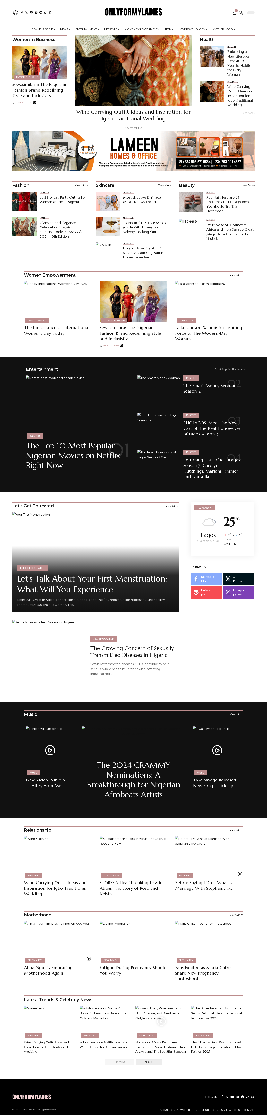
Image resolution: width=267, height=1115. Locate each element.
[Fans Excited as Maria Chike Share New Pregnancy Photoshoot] (209, 941)
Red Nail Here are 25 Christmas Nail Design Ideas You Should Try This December (228, 204)
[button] (15, 12)
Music (30, 714)
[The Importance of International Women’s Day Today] (58, 301)
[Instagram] (36, 12)
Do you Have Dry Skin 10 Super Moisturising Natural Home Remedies (144, 253)
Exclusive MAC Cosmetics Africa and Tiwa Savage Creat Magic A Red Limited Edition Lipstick (230, 232)
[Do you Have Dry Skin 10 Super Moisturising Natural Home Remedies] (108, 252)
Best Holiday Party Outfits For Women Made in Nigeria (63, 199)
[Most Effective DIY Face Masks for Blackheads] (108, 201)
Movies (35, 435)
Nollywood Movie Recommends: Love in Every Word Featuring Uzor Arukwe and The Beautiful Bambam (160, 1046)
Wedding (232, 82)
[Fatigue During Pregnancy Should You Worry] (134, 941)
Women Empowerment (50, 275)
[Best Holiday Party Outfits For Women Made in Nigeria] (24, 201)
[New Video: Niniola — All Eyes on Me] (50, 750)
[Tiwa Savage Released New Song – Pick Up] (217, 750)
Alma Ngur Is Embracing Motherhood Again (48, 970)
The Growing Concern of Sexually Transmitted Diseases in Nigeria (132, 651)
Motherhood (38, 915)
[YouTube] (31, 12)
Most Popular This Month (230, 369)
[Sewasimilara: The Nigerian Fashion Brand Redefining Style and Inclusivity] (39, 62)
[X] (26, 12)
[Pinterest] (40, 12)
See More (249, 113)
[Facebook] (22, 12)
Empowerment (37, 320)
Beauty (186, 185)
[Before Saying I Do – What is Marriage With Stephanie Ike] (209, 856)
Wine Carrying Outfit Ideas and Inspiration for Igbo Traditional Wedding (133, 115)
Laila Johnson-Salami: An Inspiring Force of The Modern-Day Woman (208, 333)
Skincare (105, 185)
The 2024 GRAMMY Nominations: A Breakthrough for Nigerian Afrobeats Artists (133, 779)
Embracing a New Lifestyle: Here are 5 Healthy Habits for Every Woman (239, 63)
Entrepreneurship (27, 77)
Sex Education (103, 638)
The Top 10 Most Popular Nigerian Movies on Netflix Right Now (73, 455)
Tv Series (191, 378)
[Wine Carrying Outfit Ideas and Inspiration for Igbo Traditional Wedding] (133, 70)
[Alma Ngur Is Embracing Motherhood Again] (58, 941)
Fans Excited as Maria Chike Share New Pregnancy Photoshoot (203, 973)
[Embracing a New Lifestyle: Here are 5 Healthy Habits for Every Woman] (212, 56)
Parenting (90, 1035)
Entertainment (42, 369)
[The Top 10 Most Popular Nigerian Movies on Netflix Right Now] (78, 406)
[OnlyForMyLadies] (133, 12)
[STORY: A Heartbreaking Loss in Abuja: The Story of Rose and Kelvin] (134, 856)
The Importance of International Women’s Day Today (56, 330)
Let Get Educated (32, 568)
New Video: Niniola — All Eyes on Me (45, 782)
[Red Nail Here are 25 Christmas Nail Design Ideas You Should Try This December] (191, 202)
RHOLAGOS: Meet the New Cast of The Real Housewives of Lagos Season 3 (211, 428)
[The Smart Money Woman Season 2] (158, 391)
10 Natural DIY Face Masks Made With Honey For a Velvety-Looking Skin (144, 227)
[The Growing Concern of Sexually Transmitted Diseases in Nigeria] (48, 656)
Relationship (37, 830)
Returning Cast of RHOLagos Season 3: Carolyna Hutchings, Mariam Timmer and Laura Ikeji (211, 468)
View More (81, 185)
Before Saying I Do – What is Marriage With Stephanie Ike (204, 885)
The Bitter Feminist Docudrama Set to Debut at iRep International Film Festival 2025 (216, 1046)
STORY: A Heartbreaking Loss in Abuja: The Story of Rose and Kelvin (131, 888)
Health (231, 47)
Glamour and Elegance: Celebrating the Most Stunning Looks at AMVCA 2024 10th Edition (61, 229)
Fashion (20, 185)
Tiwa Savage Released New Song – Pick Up (214, 782)
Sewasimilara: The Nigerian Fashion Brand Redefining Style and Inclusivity (39, 90)
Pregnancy (35, 960)
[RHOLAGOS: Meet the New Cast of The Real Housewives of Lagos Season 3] (158, 429)
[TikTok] (45, 12)
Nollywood (146, 1035)
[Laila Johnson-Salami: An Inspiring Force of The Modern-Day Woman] (209, 301)
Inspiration (186, 320)
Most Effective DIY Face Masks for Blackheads (142, 199)
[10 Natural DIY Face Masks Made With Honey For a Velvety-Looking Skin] (108, 226)
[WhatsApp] (50, 12)
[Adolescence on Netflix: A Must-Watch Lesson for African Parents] (106, 1021)
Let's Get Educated (33, 506)
